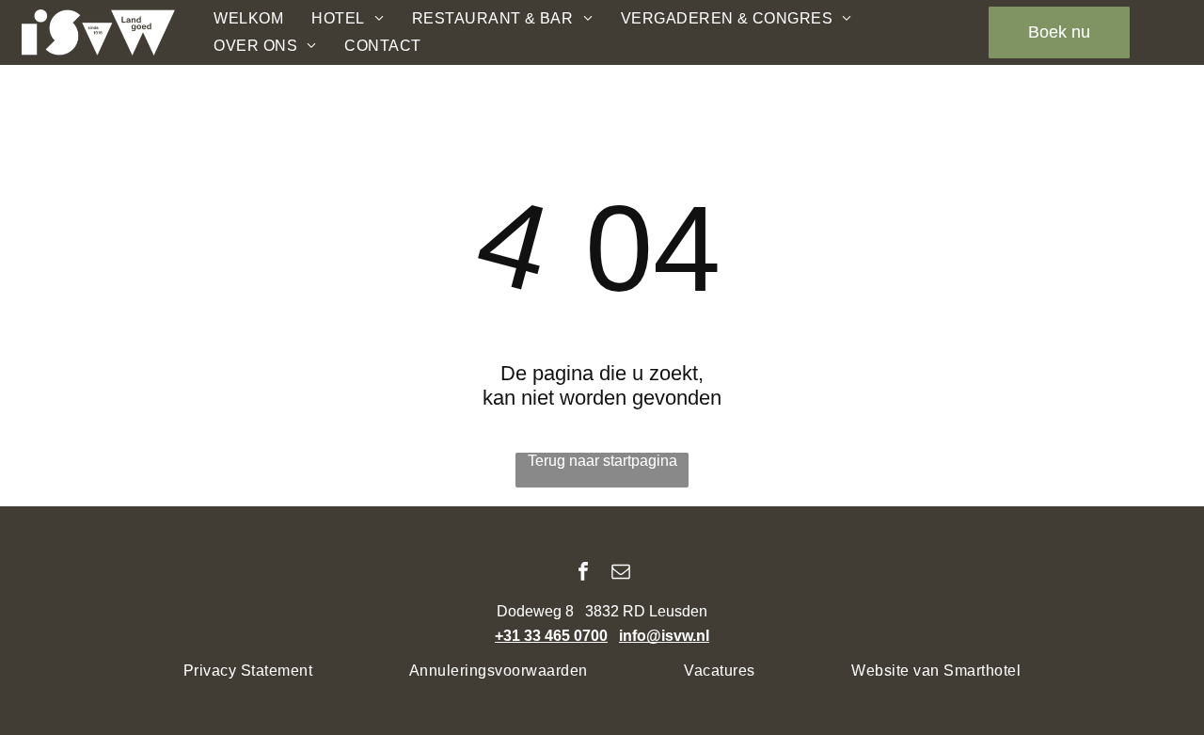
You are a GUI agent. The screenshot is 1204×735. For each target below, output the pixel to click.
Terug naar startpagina (602, 461)
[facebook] (583, 573)
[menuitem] (248, 19)
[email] (621, 573)
